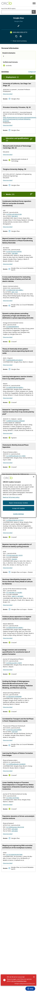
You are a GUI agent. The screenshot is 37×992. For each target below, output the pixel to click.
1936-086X (14, 253)
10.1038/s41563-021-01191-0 (14, 520)
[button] (32, 72)
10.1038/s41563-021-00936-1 (14, 627)
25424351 (14, 559)
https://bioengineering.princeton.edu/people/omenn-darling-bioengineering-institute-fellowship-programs (19, 119)
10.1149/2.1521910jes (12, 798)
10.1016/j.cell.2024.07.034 (14, 214)
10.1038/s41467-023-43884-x (14, 290)
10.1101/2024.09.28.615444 (14, 854)
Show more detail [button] (7, 94)
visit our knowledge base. (19, 981)
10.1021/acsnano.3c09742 (14, 251)
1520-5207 (14, 731)
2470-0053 (14, 831)
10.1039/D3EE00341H (12, 326)
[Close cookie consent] (34, 477)
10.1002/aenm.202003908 (13, 696)
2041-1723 (14, 292)
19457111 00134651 (17, 596)
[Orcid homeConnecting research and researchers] (6, 3)
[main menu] (34, 3)
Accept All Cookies (18, 508)
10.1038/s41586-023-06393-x (14, 387)
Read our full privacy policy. (11, 497)
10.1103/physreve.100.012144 (15, 827)
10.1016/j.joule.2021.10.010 (14, 555)
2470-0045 (14, 829)
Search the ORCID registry (8, 8)
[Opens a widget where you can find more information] (30, 989)
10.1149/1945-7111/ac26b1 (14, 592)
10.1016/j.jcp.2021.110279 (14, 663)
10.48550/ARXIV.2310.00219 (14, 360)
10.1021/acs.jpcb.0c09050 (13, 730)
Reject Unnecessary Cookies (18, 503)
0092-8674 (14, 216)
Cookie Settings (18, 514)
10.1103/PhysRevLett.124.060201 (16, 764)
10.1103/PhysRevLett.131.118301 (16, 456)
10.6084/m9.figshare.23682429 (15, 421)
